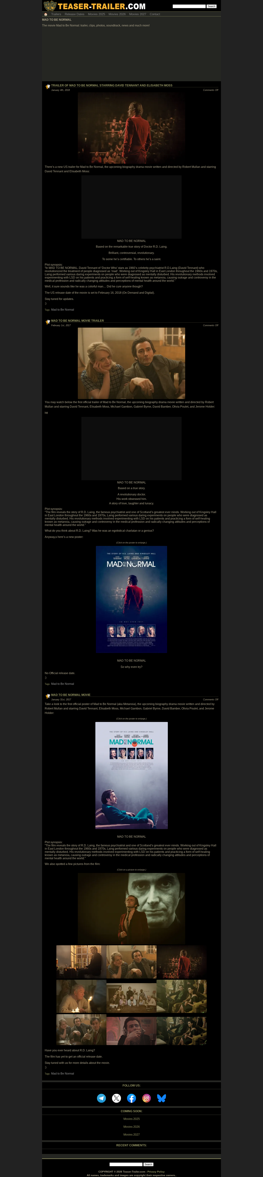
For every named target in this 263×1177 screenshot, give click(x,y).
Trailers (56, 14)
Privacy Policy (156, 1171)
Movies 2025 (96, 14)
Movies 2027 (137, 14)
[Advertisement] (131, 54)
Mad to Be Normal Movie (71, 694)
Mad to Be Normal (62, 309)
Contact (155, 14)
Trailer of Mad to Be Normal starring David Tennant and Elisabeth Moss (111, 85)
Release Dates (74, 14)
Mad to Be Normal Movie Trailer (77, 320)
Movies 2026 (117, 14)
